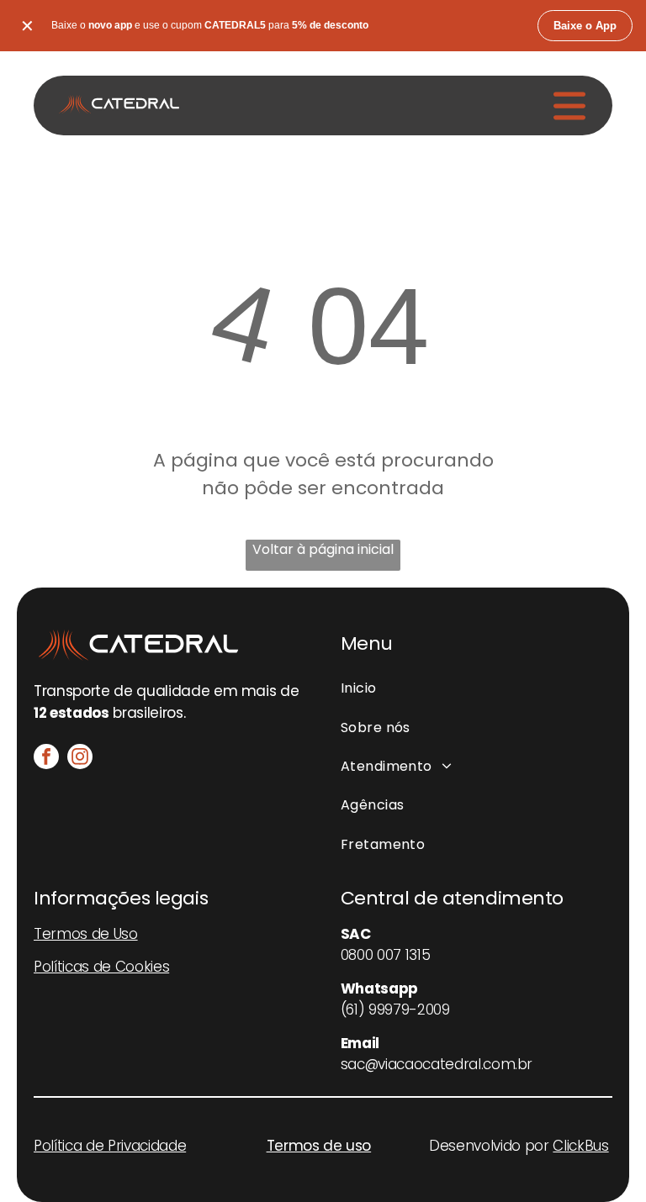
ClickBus (580, 1146)
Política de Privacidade (110, 1146)
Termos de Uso (86, 934)
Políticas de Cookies (101, 967)
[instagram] (80, 758)
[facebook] (46, 758)
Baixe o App (585, 25)
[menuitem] (476, 688)
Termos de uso (319, 1146)
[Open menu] (569, 105)
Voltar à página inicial (323, 549)
